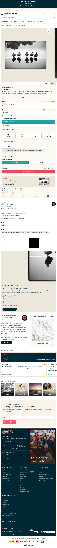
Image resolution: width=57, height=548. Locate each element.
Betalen (6, 457)
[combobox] (25, 17)
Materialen (31, 21)
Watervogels (35, 232)
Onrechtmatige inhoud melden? (33, 538)
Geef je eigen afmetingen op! (14, 116)
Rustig (3, 225)
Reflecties (46, 232)
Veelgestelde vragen (9, 452)
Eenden (28, 232)
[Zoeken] (54, 17)
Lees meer (12, 208)
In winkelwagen (29, 172)
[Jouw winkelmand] (54, 14)
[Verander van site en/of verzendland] (55, 10)
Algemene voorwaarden (15, 538)
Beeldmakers (21, 21)
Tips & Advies (39, 21)
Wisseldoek (7, 125)
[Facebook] (12, 521)
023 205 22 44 (22, 446)
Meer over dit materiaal (50, 101)
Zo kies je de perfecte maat (49, 109)
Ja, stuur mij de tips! (9, 422)
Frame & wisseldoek (9, 121)
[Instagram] (8, 521)
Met (43, 162)
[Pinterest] (10, 521)
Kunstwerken (4, 21)
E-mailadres (6, 415)
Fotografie (4, 232)
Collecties (13, 21)
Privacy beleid (44, 538)
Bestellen (6, 454)
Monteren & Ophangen (9, 461)
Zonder (16, 162)
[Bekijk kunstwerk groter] (48, 29)
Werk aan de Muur (8, 495)
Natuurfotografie (20, 232)
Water (40, 232)
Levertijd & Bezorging (9, 459)
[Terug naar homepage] (9, 13)
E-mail (15, 448)
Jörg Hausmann (8, 87)
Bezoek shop (4, 208)
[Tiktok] (16, 521)
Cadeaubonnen (8, 463)
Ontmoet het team (36, 461)
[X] (14, 521)
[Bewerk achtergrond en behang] (48, 32)
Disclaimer (23, 538)
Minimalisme (11, 232)
